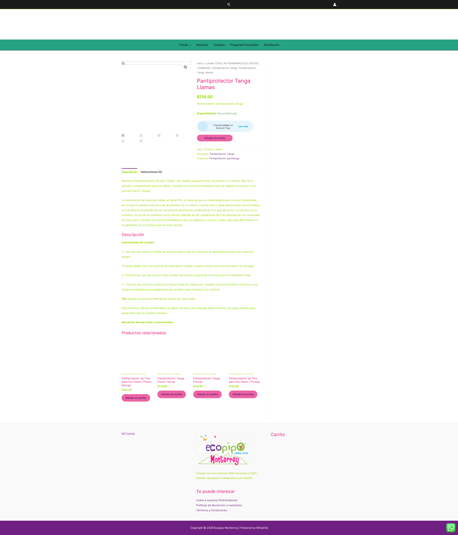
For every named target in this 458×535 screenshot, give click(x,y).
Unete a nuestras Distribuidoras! (216, 500)
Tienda (183, 45)
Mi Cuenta (128, 433)
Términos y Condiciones (211, 510)
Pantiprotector (217, 158)
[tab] (129, 172)
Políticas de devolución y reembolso (219, 505)
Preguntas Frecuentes (244, 45)
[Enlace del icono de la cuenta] (334, 4)
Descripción (129, 172)
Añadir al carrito (214, 138)
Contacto (219, 45)
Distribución (271, 45)
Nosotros (202, 45)
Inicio (200, 63)
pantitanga (233, 158)
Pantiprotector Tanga (224, 68)
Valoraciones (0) (151, 172)
